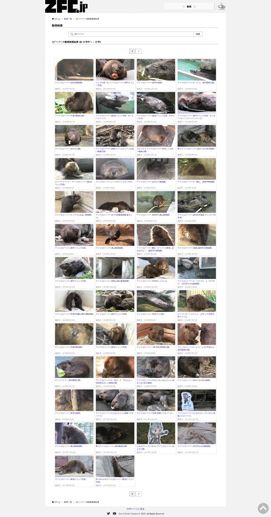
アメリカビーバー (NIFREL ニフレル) (152, 284)
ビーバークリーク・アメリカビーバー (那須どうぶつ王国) (74, 185)
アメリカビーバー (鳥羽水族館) (149, 86)
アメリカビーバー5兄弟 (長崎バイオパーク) (154, 416)
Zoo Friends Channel (128, 513)
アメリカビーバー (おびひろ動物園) (151, 185)
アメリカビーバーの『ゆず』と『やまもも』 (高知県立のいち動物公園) (114, 383)
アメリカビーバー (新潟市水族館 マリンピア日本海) (197, 218)
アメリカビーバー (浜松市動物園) (68, 86)
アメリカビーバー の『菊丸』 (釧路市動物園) (196, 185)
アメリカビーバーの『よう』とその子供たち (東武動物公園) (196, 350)
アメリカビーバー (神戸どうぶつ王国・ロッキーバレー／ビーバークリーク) (196, 119)
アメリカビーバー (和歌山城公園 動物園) (112, 284)
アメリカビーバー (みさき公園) (67, 152)
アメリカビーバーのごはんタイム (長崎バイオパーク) (115, 416)
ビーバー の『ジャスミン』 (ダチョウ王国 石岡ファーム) (196, 317)
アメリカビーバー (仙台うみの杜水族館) (194, 383)
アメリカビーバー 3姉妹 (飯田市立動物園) (195, 251)
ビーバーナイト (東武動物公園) (67, 383)
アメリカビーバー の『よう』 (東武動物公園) (196, 86)
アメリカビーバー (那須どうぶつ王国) (111, 350)
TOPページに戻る (136, 509)
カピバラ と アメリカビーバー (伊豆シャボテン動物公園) (155, 152)
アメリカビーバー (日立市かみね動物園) (194, 449)
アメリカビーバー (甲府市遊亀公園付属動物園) (74, 317)
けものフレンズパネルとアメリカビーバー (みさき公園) (155, 449)
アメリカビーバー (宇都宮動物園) (68, 350)
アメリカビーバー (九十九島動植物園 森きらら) (114, 218)
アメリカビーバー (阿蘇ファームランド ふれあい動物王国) (115, 152)
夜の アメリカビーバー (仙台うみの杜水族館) (196, 152)
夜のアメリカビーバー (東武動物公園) (111, 449)
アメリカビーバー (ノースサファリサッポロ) (114, 185)
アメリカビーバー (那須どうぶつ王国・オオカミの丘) (155, 119)
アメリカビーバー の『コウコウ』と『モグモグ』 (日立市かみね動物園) (196, 284)
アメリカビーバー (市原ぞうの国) (150, 317)
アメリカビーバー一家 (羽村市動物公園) (153, 350)
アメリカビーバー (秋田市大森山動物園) (153, 218)
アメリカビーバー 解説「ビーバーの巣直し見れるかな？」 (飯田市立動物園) (155, 251)
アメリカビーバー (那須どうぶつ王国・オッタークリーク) (115, 119)
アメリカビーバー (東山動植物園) (109, 251)
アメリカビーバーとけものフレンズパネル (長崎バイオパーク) (196, 416)
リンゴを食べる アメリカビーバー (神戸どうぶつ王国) (115, 86)
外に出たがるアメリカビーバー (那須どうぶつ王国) (115, 482)
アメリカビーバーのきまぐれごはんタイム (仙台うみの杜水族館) (155, 383)
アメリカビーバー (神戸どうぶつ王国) (70, 251)
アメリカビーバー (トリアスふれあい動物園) (73, 218)
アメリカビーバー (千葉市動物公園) (69, 119)
